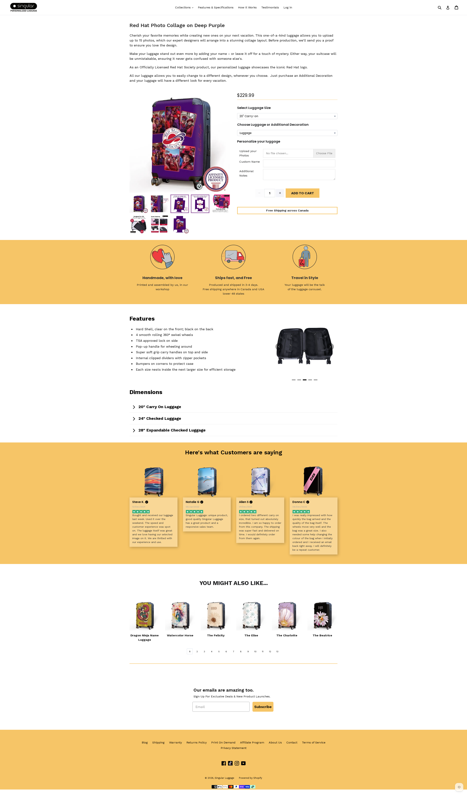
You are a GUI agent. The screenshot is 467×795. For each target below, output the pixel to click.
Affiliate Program (252, 742)
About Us (275, 742)
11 (262, 651)
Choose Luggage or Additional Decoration (273, 124)
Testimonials (270, 7)
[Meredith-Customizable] (313, 481)
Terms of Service (313, 742)
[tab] (294, 379)
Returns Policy (196, 742)
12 (270, 651)
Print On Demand (223, 742)
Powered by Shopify (250, 778)
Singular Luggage (224, 778)
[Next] (330, 346)
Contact (291, 742)
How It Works (247, 7)
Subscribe (263, 707)
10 (255, 651)
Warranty (175, 742)
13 (277, 651)
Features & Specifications (216, 7)
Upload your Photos (248, 153)
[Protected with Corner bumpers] (304, 346)
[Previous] (279, 346)
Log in (287, 7)
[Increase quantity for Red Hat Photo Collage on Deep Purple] (280, 193)
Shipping (158, 742)
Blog (145, 742)
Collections (183, 7)
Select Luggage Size (254, 107)
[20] (207, 481)
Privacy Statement (233, 748)
